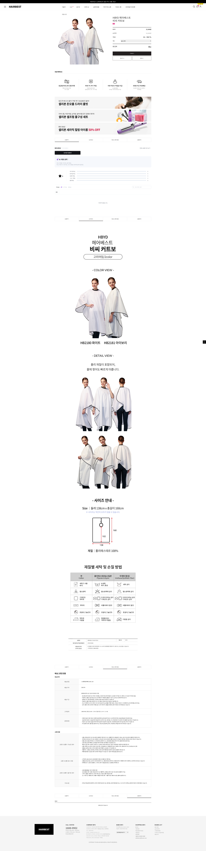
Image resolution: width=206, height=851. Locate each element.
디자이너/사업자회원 (159, 832)
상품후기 (67, 139)
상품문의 (139, 139)
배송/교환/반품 (115, 139)
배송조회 (157, 834)
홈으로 (136, 827)
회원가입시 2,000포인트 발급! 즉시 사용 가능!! (103, 2)
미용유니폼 (118, 7)
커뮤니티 (64, 14)
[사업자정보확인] (106, 834)
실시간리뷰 (157, 829)
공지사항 (157, 827)
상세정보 (91, 139)
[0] (197, 6)
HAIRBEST (15, 6)
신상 (71, 7)
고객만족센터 (157, 830)
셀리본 (78, 7)
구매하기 (132, 53)
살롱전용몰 (96, 7)
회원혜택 (137, 834)
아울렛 (64, 7)
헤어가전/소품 (107, 7)
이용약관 (137, 829)
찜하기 (141, 58)
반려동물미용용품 (130, 7)
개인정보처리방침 (139, 830)
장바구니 (122, 58)
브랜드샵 (86, 7)
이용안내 (137, 832)
